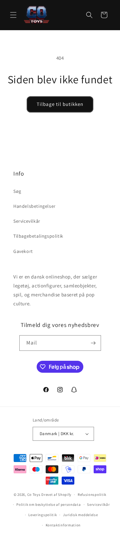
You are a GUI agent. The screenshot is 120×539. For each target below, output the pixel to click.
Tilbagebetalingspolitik (38, 236)
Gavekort (23, 251)
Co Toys (34, 494)
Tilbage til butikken (60, 104)
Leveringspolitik (42, 514)
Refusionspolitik (92, 494)
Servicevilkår (26, 221)
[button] (13, 15)
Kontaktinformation (63, 525)
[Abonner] (93, 343)
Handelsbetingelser (34, 206)
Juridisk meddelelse (80, 514)
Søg (17, 191)
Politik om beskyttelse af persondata (48, 504)
